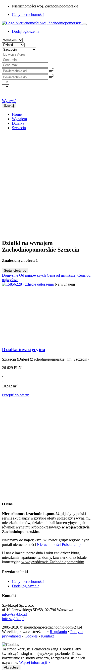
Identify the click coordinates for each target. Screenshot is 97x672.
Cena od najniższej (61, 275)
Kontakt (47, 636)
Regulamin (58, 632)
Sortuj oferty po (15, 270)
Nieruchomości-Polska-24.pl (59, 544)
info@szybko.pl (14, 614)
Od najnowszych (32, 275)
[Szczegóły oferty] (28, 284)
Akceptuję (11, 667)
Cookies (31, 636)
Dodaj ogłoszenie (25, 586)
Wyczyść (9, 101)
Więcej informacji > (34, 662)
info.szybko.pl (13, 619)
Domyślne (10, 275)
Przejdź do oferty (15, 395)
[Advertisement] (48, 182)
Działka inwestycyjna (23, 349)
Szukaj (9, 106)
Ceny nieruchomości (28, 14)
